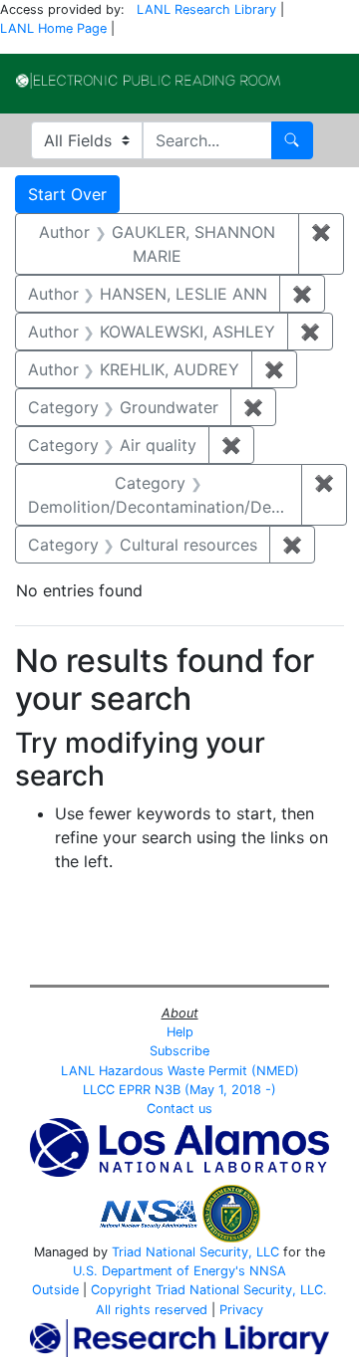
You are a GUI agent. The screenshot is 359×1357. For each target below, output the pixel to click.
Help (180, 1031)
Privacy (241, 1309)
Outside (55, 1289)
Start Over (67, 194)
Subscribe (179, 1050)
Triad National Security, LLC (195, 1251)
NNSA (267, 1270)
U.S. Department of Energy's (159, 1270)
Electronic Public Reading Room (148, 81)
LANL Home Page (53, 28)
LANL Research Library (206, 9)
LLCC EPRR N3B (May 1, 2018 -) (179, 1089)
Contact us (179, 1108)
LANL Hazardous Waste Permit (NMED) (180, 1070)
